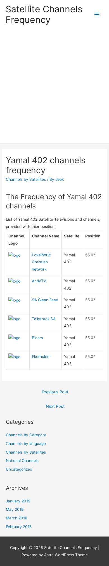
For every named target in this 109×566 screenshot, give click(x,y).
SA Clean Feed (45, 300)
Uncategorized (19, 469)
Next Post (55, 406)
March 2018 (16, 518)
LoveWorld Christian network (41, 262)
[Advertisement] (54, 86)
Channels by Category (26, 435)
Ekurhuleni (41, 356)
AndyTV (39, 281)
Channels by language (26, 443)
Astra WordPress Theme (66, 555)
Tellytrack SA (44, 319)
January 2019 (18, 501)
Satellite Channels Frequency (44, 14)
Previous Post (55, 391)
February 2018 (19, 526)
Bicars (37, 338)
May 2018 (14, 509)
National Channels (22, 460)
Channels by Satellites (26, 179)
